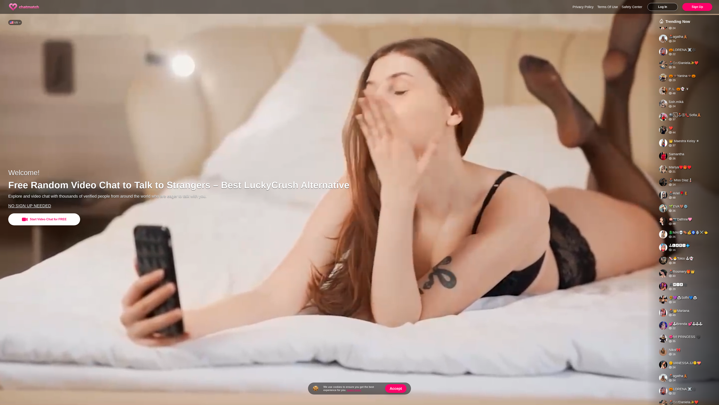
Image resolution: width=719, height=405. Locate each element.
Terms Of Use (607, 7)
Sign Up (697, 6)
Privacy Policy (583, 7)
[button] (689, 216)
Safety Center (632, 7)
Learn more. (354, 390)
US (16, 22)
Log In (662, 6)
